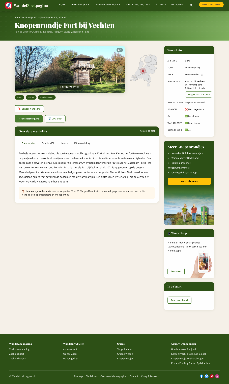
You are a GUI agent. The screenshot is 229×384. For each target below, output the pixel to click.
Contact (134, 376)
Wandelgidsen (70, 358)
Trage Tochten (124, 349)
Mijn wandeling (82, 143)
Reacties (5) (48, 143)
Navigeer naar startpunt (198, 94)
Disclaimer (91, 376)
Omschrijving (29, 143)
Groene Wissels (125, 354)
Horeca (64, 143)
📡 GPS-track (55, 118)
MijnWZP (161, 4)
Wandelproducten (138, 4)
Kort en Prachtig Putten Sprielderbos (190, 363)
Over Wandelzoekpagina (113, 376)
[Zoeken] (191, 5)
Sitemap (78, 376)
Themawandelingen (107, 4)
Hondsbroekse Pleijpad (183, 349)
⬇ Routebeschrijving (28, 118)
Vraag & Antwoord (150, 376)
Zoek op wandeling (19, 349)
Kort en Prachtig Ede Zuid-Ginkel (188, 354)
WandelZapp (70, 354)
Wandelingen (80, 4)
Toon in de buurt (179, 300)
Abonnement (70, 349)
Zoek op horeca (17, 358)
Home (62, 4)
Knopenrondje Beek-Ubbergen (187, 358)
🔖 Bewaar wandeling (29, 109)
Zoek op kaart (16, 354)
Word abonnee (211, 4)
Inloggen (177, 4)
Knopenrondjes (192, 74)
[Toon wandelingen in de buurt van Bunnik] (143, 71)
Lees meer (176, 271)
